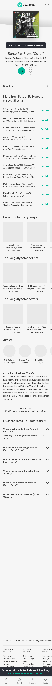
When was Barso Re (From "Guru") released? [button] (20, 430)
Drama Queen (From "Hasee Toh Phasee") (22, 156)
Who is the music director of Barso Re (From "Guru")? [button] (22, 460)
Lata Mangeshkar (10, 661)
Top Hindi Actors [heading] (27, 650)
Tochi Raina (33, 112)
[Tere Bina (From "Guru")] (37, 314)
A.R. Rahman (8, 168)
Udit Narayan (24, 186)
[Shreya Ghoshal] (25, 351)
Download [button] (8, 86)
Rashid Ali (19, 168)
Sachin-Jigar (8, 112)
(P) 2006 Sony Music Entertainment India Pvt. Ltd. (26, 411)
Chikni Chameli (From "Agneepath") (19, 146)
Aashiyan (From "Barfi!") (14, 137)
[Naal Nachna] (37, 232)
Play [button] (21, 71)
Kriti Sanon (27, 656)
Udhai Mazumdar (38, 61)
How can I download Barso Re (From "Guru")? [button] (21, 495)
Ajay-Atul (7, 149)
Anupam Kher (28, 664)
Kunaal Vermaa (34, 121)
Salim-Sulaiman (9, 196)
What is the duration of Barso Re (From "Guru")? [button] (19, 484)
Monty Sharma (9, 177)
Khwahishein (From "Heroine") (17, 193)
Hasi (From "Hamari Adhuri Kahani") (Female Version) (27, 118)
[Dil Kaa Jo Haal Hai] (37, 273)
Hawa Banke (13, 245)
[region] (26, 640)
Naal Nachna (36, 245)
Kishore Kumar (9, 659)
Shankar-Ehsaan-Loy (11, 205)
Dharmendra (28, 666)
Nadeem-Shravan (10, 186)
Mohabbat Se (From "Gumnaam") (18, 184)
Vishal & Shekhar (10, 130)
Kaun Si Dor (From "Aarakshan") (17, 202)
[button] (30, 71)
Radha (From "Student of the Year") (19, 128)
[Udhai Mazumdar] (40, 351)
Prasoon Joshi (27, 205)
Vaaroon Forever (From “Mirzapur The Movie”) (13, 286)
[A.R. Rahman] (9, 351)
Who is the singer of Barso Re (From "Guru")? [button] (21, 472)
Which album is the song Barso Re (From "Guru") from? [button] (20, 448)
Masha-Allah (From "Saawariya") (17, 174)
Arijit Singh (7, 656)
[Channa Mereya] (13, 314)
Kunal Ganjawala (23, 177)
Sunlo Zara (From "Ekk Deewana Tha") (20, 165)
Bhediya (45, 659)
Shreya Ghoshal (21, 61)
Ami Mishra (8, 121)
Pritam (6, 140)
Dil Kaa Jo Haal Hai (36, 286)
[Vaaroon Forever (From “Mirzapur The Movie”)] (13, 273)
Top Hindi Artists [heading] (8, 650)
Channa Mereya (13, 327)
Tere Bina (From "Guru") (37, 327)
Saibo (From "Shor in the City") (17, 109)
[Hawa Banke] (13, 232)
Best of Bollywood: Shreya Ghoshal (22, 58)
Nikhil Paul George (31, 140)
